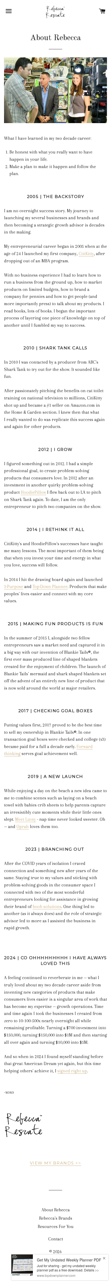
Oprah (22, 826)
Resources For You (56, 1226)
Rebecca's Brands (55, 1218)
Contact (55, 1239)
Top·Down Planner (50, 586)
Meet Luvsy (25, 819)
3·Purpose (13, 586)
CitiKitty (86, 253)
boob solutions (47, 906)
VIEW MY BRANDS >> (55, 1163)
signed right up (72, 1070)
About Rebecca (55, 1209)
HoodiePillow (33, 492)
